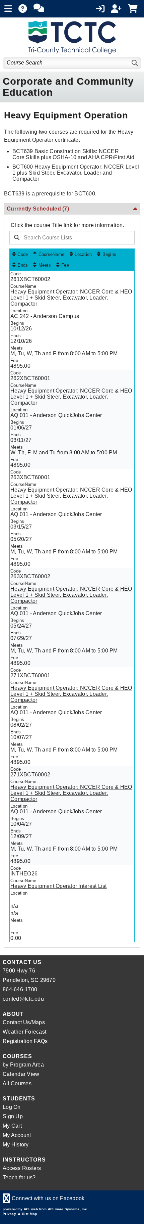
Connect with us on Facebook (43, 1198)
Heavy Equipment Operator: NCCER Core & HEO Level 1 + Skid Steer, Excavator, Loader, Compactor (71, 298)
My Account (17, 1135)
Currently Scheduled (38, 209)
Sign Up (13, 1116)
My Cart (12, 1126)
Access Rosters (22, 1168)
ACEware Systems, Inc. (68, 1209)
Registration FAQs (25, 1041)
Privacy (9, 1214)
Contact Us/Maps (24, 1022)
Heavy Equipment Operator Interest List (58, 886)
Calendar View (21, 1074)
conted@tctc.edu (23, 999)
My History (16, 1144)
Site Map (29, 1214)
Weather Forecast (24, 1032)
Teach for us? (19, 1177)
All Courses (17, 1083)
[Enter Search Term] (70, 237)
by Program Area (23, 1065)
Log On (12, 1107)
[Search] (135, 63)
